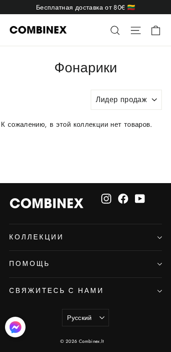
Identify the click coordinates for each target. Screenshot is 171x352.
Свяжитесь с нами (56, 290)
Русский (79, 317)
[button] (15, 329)
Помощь (29, 263)
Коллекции (36, 237)
